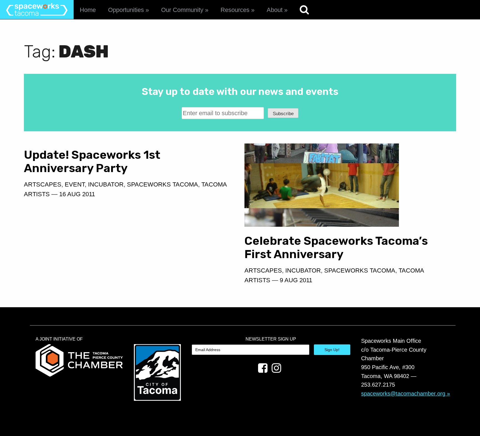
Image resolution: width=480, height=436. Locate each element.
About (274, 9)
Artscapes (42, 184)
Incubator (106, 184)
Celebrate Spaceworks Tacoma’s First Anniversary (336, 247)
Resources (235, 9)
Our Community (182, 9)
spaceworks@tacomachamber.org (403, 393)
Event (75, 184)
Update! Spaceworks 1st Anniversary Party (92, 161)
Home (88, 9)
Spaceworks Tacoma (162, 184)
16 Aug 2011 (77, 194)
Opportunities (126, 9)
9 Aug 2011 (296, 280)
